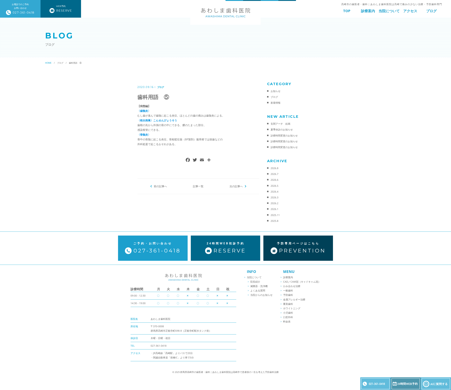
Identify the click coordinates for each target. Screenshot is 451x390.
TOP (346, 10)
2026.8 (274, 168)
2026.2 (274, 203)
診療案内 (368, 10)
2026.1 (274, 209)
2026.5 (274, 185)
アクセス (410, 10)
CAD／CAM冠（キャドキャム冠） (302, 281)
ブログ (431, 10)
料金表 (287, 321)
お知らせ (275, 91)
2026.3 (274, 197)
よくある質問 (257, 290)
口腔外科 (288, 317)
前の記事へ (160, 186)
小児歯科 (288, 312)
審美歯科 (288, 304)
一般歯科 (288, 290)
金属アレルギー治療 (294, 299)
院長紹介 (255, 281)
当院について (389, 10)
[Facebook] (187, 160)
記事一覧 (198, 186)
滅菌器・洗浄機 (259, 286)
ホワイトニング (291, 308)
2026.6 (274, 179)
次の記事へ (236, 186)
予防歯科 (288, 295)
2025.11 (275, 215)
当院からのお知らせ (261, 295)
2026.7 (274, 174)
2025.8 (274, 221)
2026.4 (274, 191)
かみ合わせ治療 (291, 286)
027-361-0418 (158, 345)
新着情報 (275, 102)
